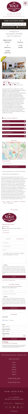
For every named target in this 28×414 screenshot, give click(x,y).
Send (14, 276)
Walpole (14, 374)
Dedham (14, 367)
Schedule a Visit (20, 238)
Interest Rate (5, 333)
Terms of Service (10, 280)
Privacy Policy (14, 411)
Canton (14, 364)
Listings (8, 201)
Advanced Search (9, 27)
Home (3, 201)
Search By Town (14, 359)
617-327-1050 (17, 14)
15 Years (12, 320)
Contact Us (5, 230)
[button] (23, 24)
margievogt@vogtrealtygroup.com (14, 16)
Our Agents (5, 232)
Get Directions (14, 166)
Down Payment (6, 329)
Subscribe (14, 308)
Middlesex (16, 201)
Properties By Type (14, 378)
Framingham (22, 201)
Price (3, 324)
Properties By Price (14, 382)
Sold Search (22, 27)
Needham (14, 369)
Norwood (14, 371)
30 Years (6, 320)
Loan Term (5, 316)
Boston (14, 362)
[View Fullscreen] (4, 149)
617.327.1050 (16, 397)
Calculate (14, 339)
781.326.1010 (17, 13)
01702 (4, 203)
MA (11, 201)
